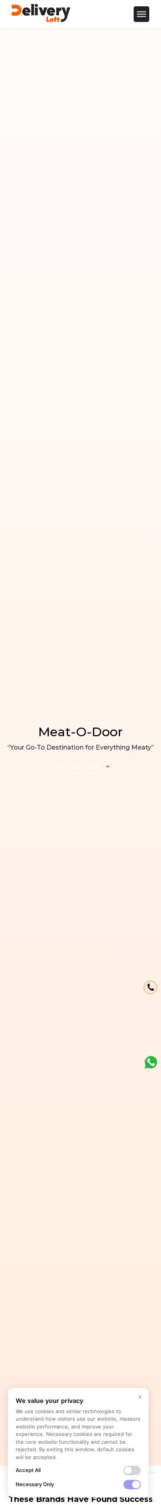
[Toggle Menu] (141, 13)
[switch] (132, 1470)
